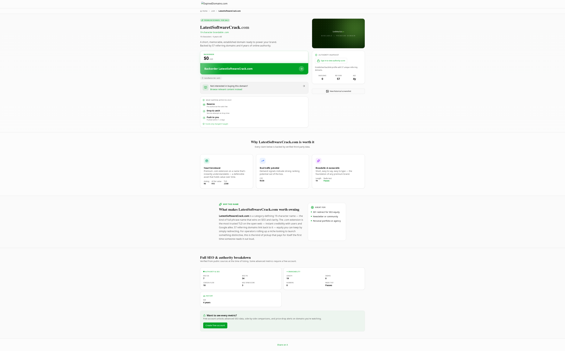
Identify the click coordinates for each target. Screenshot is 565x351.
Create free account (215, 325)
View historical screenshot (340, 91)
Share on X (282, 344)
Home (204, 11)
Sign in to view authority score (333, 60)
